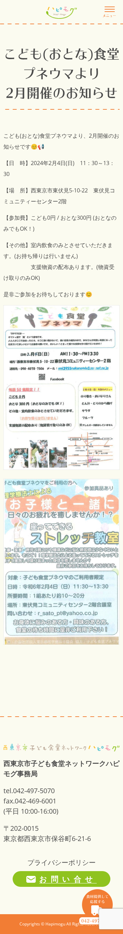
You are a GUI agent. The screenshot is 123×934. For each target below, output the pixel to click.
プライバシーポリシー (61, 862)
